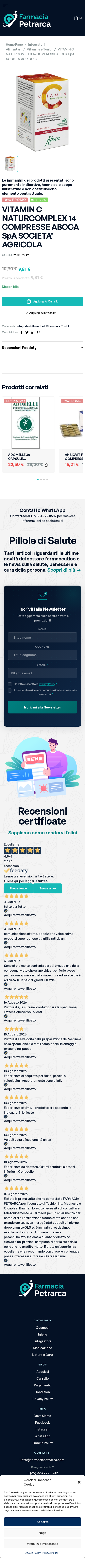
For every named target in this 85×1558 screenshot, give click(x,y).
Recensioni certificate (42, 816)
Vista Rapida (46, 415)
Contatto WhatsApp (42, 510)
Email (42, 664)
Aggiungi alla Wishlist (43, 312)
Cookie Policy (33, 1552)
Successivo (47, 888)
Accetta (43, 1522)
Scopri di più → (64, 570)
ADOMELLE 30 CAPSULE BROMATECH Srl (21, 459)
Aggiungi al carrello (46, 301)
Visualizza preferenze (42, 1544)
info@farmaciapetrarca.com (42, 1460)
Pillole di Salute (42, 540)
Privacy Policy (50, 1552)
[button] (79, 1482)
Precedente (18, 888)
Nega (42, 1533)
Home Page (14, 44)
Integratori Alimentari (31, 326)
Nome (42, 629)
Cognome (42, 646)
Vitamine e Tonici (39, 49)
